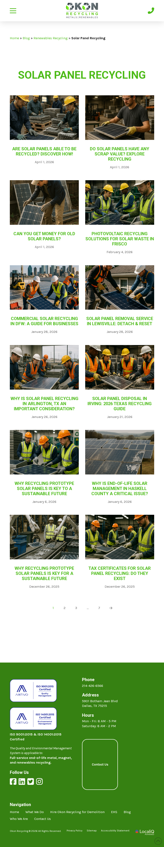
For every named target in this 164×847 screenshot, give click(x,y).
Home (14, 38)
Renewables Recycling (51, 38)
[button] (13, 10)
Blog (26, 38)
